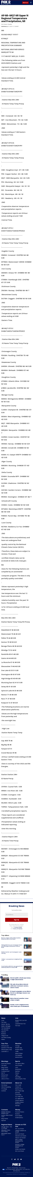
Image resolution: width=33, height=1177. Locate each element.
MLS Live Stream (19, 1151)
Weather (10, 24)
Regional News (6, 1124)
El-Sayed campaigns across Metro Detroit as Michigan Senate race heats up (20, 993)
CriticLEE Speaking (6, 1087)
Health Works (4, 1069)
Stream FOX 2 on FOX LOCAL (21, 1021)
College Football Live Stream (20, 1131)
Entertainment (6, 1083)
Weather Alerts (19, 1049)
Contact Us (18, 1087)
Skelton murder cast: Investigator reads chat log (11, 952)
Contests (3, 1091)
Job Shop (17, 1092)
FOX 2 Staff (18, 1085)
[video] (28, 939)
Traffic (17, 1051)
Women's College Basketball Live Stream (19, 1146)
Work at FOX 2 (19, 1089)
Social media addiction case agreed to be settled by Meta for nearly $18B (12, 966)
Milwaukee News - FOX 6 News (6, 1130)
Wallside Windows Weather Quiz (6, 1112)
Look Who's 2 (4, 1051)
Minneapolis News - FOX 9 (6, 1134)
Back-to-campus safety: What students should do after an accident (11, 938)
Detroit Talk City (5, 1024)
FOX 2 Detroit (4, 24)
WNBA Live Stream (20, 1149)
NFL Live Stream (19, 1128)
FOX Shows (4, 1085)
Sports (17, 1061)
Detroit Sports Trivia (6, 1049)
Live (16, 1018)
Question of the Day (6, 1047)
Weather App (18, 1047)
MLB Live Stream (19, 1134)
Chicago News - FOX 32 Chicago (6, 1127)
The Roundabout (5, 1028)
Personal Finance (19, 1112)
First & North (18, 1065)
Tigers (16, 1075)
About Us (18, 1083)
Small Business (19, 1117)
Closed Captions (19, 1100)
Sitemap (17, 1105)
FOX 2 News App (19, 1091)
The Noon (4, 1065)
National (3, 1032)
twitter (15, 1159)
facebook (12, 1159)
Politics (3, 1039)
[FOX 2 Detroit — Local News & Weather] (6, 2)
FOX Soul (17, 1025)
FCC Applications (19, 1098)
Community (18, 1094)
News (3, 1018)
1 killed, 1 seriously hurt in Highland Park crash (11, 959)
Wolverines (18, 1069)
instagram (18, 1159)
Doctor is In (4, 1077)
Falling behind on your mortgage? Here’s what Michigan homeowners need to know (11, 946)
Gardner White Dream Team (7, 1115)
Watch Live (25, 2)
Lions (16, 1067)
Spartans (17, 1071)
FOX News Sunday (6, 1037)
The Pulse (3, 1022)
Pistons (17, 1073)
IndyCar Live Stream (20, 1137)
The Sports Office (19, 1063)
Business (3, 1033)
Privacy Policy (18, 927)
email (21, 1159)
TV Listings (4, 1089)
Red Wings (18, 1077)
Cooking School (5, 1071)
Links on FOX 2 (5, 1078)
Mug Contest (4, 1067)
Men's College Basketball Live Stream (19, 1141)
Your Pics (4, 1043)
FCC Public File (19, 1096)
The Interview (4, 1030)
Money (17, 1110)
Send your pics (5, 1045)
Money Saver (4, 1075)
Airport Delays (19, 1053)
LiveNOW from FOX (20, 1023)
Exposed (3, 1120)
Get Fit (3, 1073)
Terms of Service (17, 928)
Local (2, 1020)
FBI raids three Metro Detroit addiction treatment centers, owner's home (19, 985)
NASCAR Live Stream (20, 1136)
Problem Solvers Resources (19, 1102)
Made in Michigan (5, 1026)
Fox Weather (18, 1055)
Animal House (18, 1057)
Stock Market (18, 1115)
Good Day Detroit (6, 1063)
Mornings (4, 1061)
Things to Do (4, 1035)
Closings (17, 1045)
